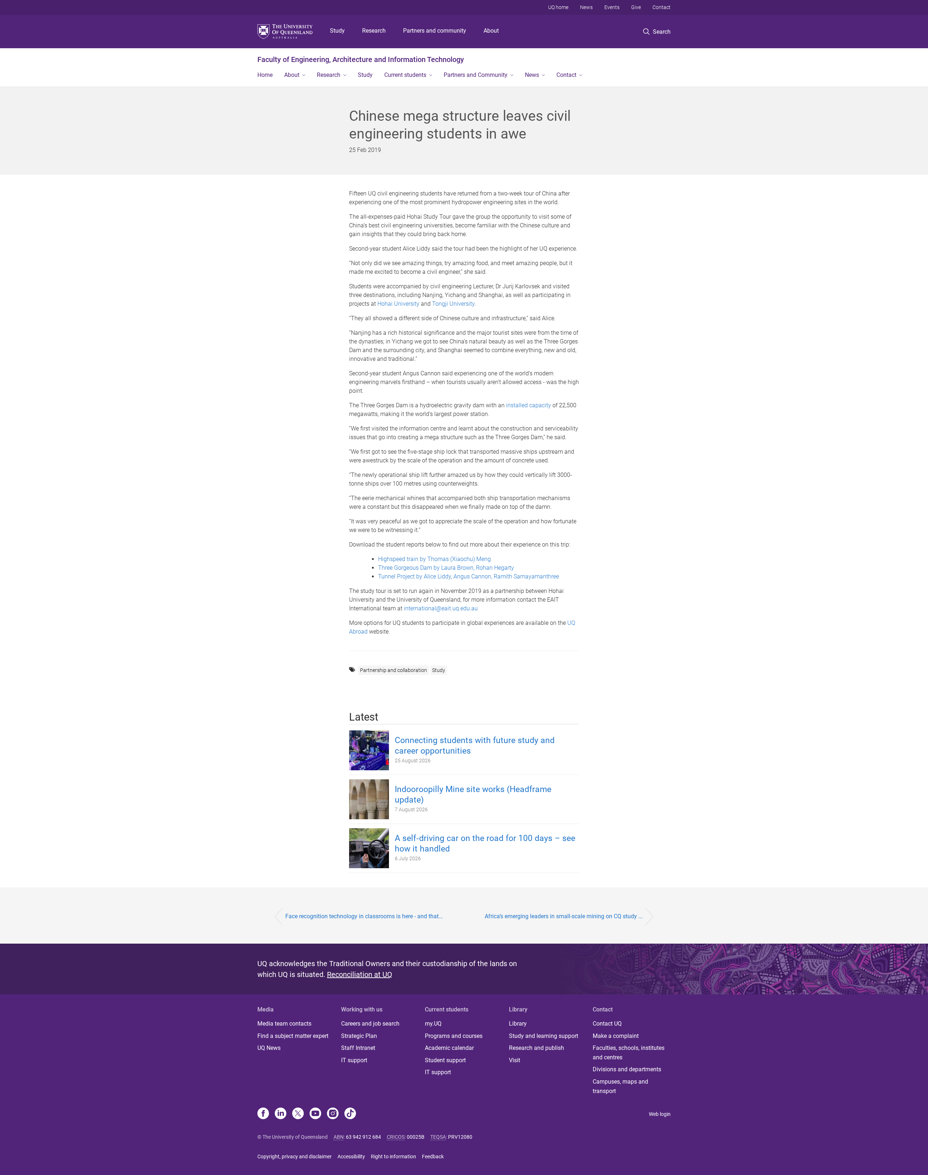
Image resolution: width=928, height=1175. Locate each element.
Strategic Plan (359, 1035)
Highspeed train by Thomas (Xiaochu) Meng (434, 559)
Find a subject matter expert (292, 1035)
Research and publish (536, 1047)
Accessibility (351, 1156)
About (491, 30)
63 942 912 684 (363, 1137)
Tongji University (453, 303)
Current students (405, 74)
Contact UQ (607, 1023)
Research (374, 30)
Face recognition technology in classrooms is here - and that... (364, 916)
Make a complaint (616, 1035)
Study (337, 30)
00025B (415, 1137)
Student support (445, 1060)
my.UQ (433, 1023)
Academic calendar (449, 1047)
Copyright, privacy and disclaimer (294, 1156)
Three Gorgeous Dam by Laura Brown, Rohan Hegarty (446, 567)
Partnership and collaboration (393, 670)
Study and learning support (543, 1035)
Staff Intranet (358, 1047)
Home (265, 74)
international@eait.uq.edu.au (441, 608)
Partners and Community (476, 74)
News (586, 7)
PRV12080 (460, 1137)
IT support (354, 1060)
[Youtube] (315, 1114)
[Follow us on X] (298, 1114)
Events (612, 7)
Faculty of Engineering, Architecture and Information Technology (360, 59)
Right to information (393, 1156)
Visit (514, 1060)
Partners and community (434, 30)
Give (636, 7)
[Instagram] (333, 1114)
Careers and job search (370, 1023)
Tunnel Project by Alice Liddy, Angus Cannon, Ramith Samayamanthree (468, 576)
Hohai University (398, 303)
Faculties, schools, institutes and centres (628, 1052)
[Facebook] (263, 1114)
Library (518, 1023)
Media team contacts (284, 1023)
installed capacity (528, 405)
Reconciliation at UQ (359, 974)
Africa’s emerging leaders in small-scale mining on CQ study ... (564, 916)
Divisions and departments (627, 1069)
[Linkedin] (280, 1114)
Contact (661, 7)
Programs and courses (453, 1035)
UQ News (269, 1047)
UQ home (558, 7)
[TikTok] (350, 1114)
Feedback (433, 1156)
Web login (660, 1114)
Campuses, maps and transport (620, 1086)
